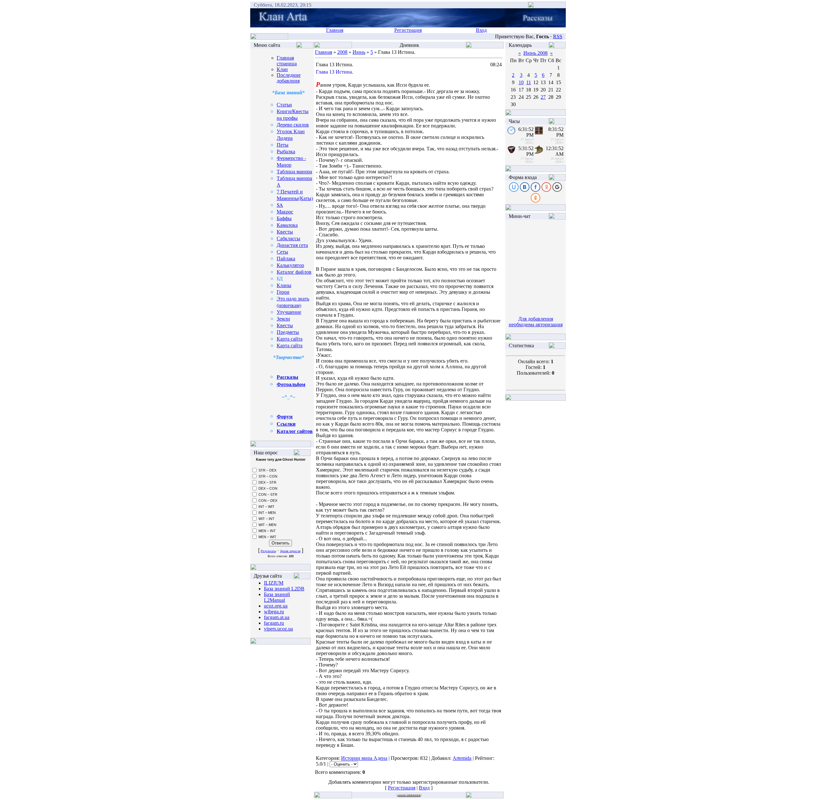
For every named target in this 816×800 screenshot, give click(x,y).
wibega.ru (274, 611)
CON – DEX (268, 500)
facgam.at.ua (276, 617)
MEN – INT (267, 531)
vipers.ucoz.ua (278, 628)
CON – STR (268, 494)
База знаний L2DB (284, 588)
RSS (557, 36)
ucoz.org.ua (276, 606)
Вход (481, 30)
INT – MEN (267, 513)
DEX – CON (268, 488)
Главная (334, 30)
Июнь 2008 (535, 53)
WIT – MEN (267, 525)
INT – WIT (266, 506)
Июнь (359, 52)
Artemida (462, 758)
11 (528, 82)
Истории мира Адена (364, 758)
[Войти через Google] (557, 187)
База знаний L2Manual (277, 597)
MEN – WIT (267, 537)
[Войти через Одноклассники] (535, 198)
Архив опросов (290, 551)
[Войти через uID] (514, 187)
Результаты (268, 551)
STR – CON (268, 476)
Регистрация (408, 30)
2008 (342, 52)
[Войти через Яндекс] (546, 187)
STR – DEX (267, 470)
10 (521, 82)
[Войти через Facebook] (535, 187)
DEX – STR (267, 482)
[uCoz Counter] (535, 351)
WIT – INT (266, 519)
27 (543, 97)
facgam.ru (274, 623)
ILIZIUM (273, 583)
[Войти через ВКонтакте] (524, 187)
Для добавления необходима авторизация (536, 321)
